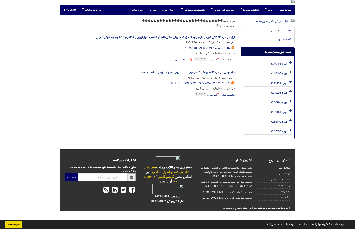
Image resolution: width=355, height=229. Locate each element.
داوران (152, 10)
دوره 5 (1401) (279, 93)
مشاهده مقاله (228, 59)
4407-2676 (162, 196)
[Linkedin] (114, 190)
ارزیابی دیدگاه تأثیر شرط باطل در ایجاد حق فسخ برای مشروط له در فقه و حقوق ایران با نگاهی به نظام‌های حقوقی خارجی (165, 37)
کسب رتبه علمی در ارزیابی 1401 (234, 192)
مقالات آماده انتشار (281, 30)
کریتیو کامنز (166, 176)
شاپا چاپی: (175, 196)
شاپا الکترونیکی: (167, 201)
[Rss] (106, 190)
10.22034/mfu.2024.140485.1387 (208, 48)
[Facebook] (131, 190)
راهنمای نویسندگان (194, 10)
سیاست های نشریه (223, 10)
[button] (264, 224)
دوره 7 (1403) (279, 73)
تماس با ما (137, 10)
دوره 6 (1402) (279, 83)
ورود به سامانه (92, 10)
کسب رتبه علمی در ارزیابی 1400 (234, 198)
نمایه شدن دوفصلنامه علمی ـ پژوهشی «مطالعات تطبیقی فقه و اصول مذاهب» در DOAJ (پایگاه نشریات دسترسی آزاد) (226, 172)
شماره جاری (284, 39)
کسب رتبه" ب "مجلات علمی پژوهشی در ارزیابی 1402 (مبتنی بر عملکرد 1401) (226, 184)
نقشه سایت (284, 197)
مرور (270, 10)
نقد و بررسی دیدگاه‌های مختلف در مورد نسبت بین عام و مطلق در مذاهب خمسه (188, 72)
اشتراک (71, 177)
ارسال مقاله (168, 10)
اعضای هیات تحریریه (279, 179)
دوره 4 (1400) (279, 102)
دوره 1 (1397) (279, 131)
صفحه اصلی (285, 10)
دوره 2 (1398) (279, 121)
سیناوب (227, 208)
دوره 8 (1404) (279, 64)
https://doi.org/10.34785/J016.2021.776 (201, 83)
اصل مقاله (206, 59)
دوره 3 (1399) (279, 112)
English (69, 10)
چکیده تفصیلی (182, 59)
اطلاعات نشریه (251, 10)
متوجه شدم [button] (14, 224)
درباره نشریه (283, 173)
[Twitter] (123, 190)
